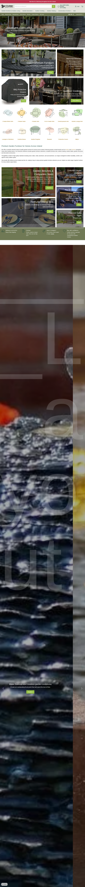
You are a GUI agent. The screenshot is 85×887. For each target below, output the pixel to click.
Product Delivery (35, 14)
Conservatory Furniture (64, 10)
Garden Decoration (28, 10)
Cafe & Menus (23, 14)
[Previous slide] (3, 688)
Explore (6, 693)
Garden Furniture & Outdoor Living (11, 10)
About (3, 14)
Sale (74, 10)
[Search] (53, 6)
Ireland (79, 14)
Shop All (11, 35)
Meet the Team (8, 14)
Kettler (67, 149)
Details (52, 234)
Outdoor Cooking (40, 10)
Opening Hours (15, 14)
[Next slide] (81, 688)
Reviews (28, 14)
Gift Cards (42, 14)
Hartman (73, 149)
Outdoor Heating (51, 10)
